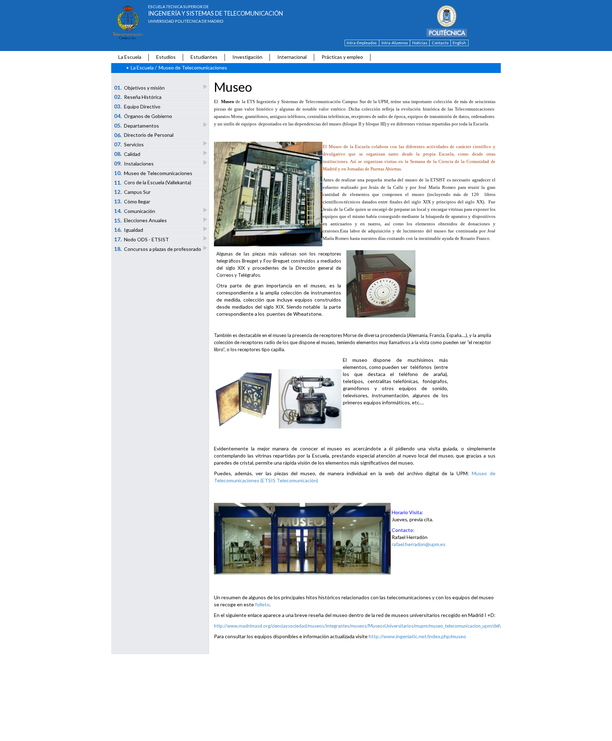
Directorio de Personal (144, 135)
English (459, 42)
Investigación (247, 57)
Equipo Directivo (137, 106)
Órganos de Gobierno (143, 116)
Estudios (166, 57)
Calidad (127, 154)
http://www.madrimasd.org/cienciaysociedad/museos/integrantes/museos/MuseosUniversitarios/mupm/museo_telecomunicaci (344, 626)
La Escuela (129, 57)
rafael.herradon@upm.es (419, 544)
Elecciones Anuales (140, 220)
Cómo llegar (132, 201)
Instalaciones (134, 163)
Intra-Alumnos (394, 42)
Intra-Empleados (362, 42)
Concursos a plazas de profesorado (158, 249)
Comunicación (134, 211)
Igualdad (128, 229)
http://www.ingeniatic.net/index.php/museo (417, 636)
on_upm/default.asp (495, 626)
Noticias (419, 42)
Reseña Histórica (138, 97)
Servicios (129, 144)
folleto (262, 604)
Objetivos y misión (139, 87)
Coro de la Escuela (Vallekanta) (153, 182)
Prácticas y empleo (342, 57)
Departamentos (136, 125)
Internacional (292, 57)
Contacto (440, 42)
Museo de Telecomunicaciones (153, 173)
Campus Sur (132, 192)
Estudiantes (204, 57)
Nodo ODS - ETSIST (141, 239)
